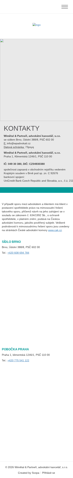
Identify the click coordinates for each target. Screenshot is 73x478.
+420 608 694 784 (18, 252)
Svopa (35, 472)
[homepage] (37, 25)
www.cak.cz (55, 230)
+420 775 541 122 (18, 360)
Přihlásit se (48, 472)
